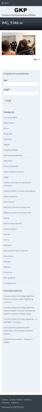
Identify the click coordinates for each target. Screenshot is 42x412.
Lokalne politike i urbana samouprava (19, 191)
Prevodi (7, 234)
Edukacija (8, 139)
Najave (6, 218)
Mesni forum (9, 202)
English (7, 144)
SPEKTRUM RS (18, 407)
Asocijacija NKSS (10, 117)
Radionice (8, 245)
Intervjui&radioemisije (13, 155)
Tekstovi (7, 267)
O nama (12, 399)
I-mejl (7, 89)
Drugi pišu (8, 133)
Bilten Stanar (9, 123)
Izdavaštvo (8, 161)
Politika (19, 399)
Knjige (6, 177)
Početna (5, 399)
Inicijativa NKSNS (11, 150)
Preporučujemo (10, 229)
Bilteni (6, 128)
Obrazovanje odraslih (13, 223)
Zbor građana (9, 278)
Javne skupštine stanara (14, 171)
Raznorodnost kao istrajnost (16, 250)
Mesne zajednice (10, 196)
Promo (6, 240)
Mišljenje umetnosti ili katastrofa (17, 212)
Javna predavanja (11, 166)
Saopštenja (8, 256)
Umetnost (8, 272)
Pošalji (8, 100)
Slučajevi (7, 261)
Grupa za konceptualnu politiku (19, 14)
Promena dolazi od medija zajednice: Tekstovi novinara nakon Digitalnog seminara (19, 299)
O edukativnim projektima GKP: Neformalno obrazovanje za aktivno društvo (18, 330)
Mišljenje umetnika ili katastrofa (17, 207)
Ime (6, 80)
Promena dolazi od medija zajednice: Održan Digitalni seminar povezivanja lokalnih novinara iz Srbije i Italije (19, 310)
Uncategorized (10, 283)
